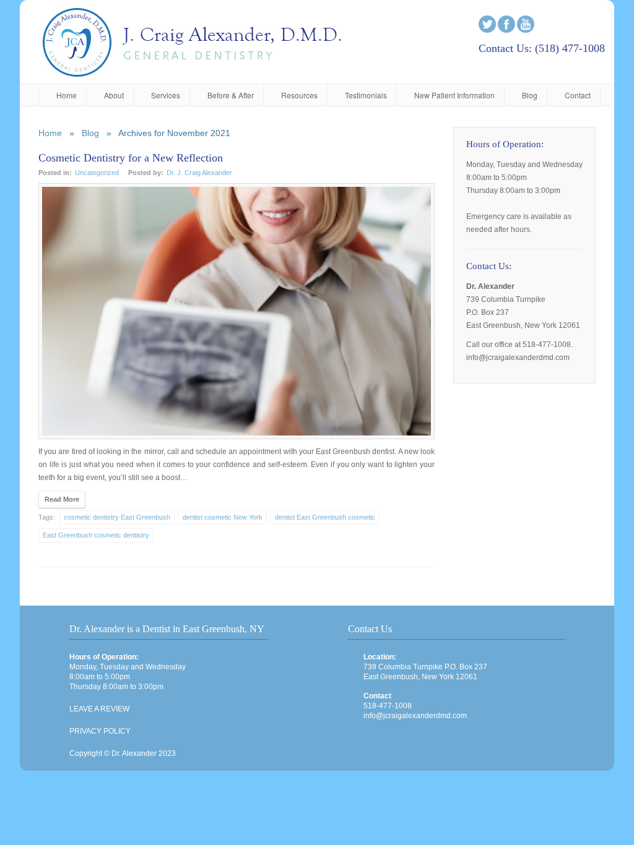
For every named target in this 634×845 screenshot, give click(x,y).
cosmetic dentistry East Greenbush (117, 517)
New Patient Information (454, 95)
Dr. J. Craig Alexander (199, 172)
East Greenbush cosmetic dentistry (96, 535)
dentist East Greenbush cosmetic (325, 517)
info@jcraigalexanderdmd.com (415, 715)
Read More (62, 499)
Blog (529, 95)
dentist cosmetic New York (223, 517)
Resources (299, 95)
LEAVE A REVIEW (99, 709)
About (114, 95)
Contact (578, 95)
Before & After (230, 95)
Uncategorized (97, 172)
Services (165, 95)
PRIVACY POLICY (100, 731)
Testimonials (366, 95)
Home (66, 95)
